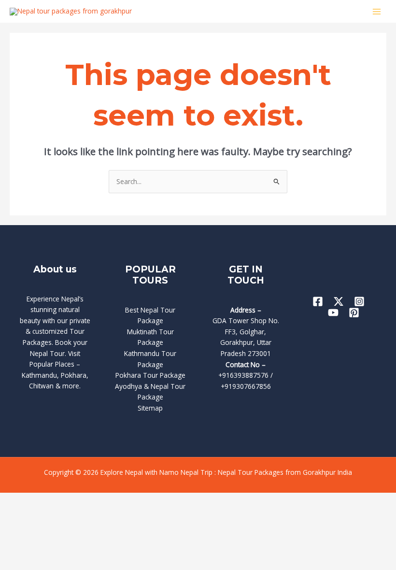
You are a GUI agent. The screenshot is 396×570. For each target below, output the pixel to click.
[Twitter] (338, 301)
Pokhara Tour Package (150, 375)
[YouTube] (333, 312)
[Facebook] (317, 301)
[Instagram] (359, 301)
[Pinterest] (354, 312)
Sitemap (150, 408)
